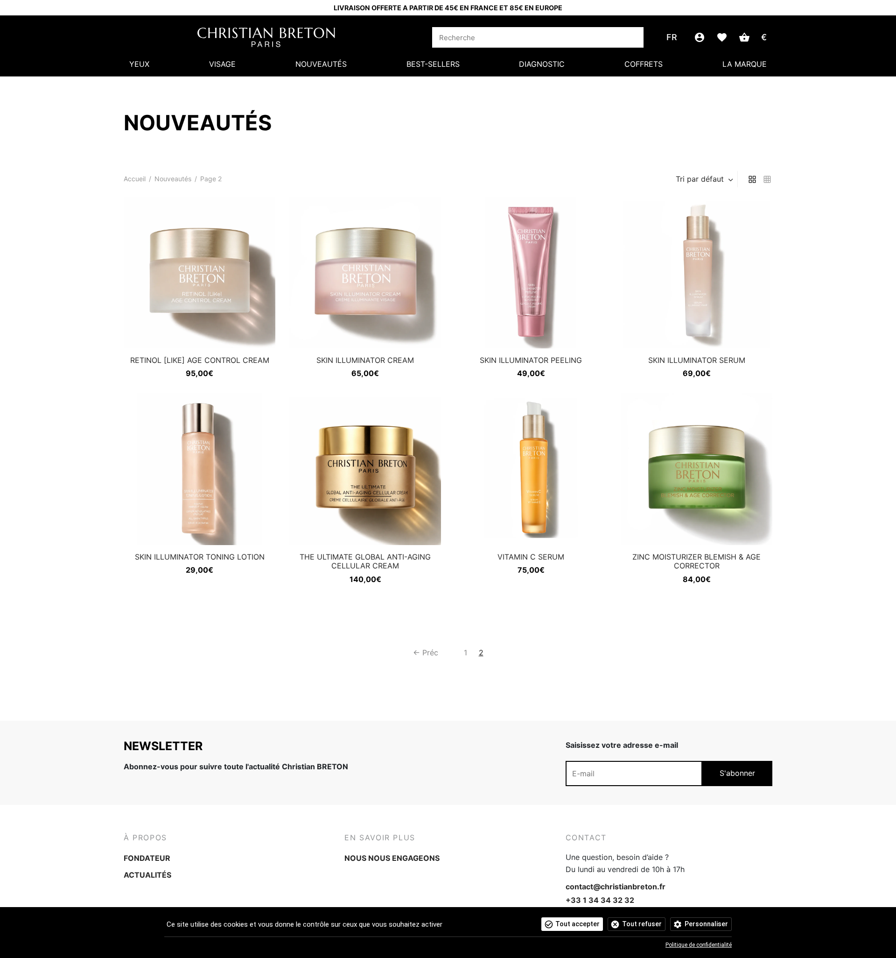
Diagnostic (542, 64)
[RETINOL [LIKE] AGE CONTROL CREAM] (199, 272)
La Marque (744, 64)
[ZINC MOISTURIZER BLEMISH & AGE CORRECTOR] (696, 469)
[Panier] (744, 37)
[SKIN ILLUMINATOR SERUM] (696, 272)
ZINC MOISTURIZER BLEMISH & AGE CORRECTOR (696, 561)
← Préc (425, 652)
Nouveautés (321, 64)
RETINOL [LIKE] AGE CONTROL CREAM (199, 360)
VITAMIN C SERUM (530, 556)
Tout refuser (642, 924)
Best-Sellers (433, 64)
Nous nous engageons (392, 858)
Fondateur (147, 858)
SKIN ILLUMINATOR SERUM (696, 360)
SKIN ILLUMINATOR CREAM (365, 360)
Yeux (139, 64)
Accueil (135, 179)
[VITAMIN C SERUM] (531, 469)
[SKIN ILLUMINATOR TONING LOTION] (199, 469)
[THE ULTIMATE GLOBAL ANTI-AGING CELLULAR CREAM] (365, 469)
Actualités (147, 875)
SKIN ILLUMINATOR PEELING (531, 360)
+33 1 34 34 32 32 (600, 900)
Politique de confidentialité (698, 945)
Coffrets (643, 64)
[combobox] (705, 178)
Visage (222, 64)
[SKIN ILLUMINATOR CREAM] (365, 272)
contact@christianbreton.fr (615, 886)
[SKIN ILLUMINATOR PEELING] (531, 272)
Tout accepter (577, 924)
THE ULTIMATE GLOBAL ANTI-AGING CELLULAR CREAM (365, 561)
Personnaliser (706, 924)
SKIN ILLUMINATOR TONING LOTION (200, 556)
